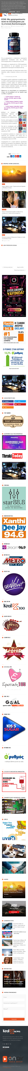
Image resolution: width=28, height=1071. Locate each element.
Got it (18, 11)
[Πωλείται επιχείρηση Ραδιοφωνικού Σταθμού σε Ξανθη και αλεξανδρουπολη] (13, 237)
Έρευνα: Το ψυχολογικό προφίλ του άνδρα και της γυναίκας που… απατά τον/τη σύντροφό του (12, 212)
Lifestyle (4, 209)
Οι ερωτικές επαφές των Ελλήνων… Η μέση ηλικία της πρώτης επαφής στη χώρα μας (19, 926)
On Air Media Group (7, 1067)
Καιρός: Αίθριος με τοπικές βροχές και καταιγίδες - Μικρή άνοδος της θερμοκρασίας (19, 951)
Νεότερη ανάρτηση (8, 267)
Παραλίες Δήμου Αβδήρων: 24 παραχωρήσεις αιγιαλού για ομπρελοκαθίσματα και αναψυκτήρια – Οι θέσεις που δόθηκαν (19, 943)
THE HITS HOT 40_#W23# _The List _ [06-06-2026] (19, 932)
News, (18, 153)
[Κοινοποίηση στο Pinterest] (18, 156)
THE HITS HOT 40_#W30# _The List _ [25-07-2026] (13, 982)
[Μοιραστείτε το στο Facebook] (11, 156)
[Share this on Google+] (16, 156)
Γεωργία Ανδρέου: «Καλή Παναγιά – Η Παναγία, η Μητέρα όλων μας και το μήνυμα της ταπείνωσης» (18, 960)
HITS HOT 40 (7, 978)
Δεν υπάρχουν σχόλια (7, 27)
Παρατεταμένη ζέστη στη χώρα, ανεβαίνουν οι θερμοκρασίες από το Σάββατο (16, 15)
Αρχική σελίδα (20, 267)
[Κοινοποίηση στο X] (13, 156)
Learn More (12, 11)
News (10, 13)
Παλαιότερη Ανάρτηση (19, 270)
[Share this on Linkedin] (20, 156)
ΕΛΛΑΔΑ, (14, 153)
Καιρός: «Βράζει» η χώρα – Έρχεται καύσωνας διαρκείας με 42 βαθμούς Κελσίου (13, 187)
